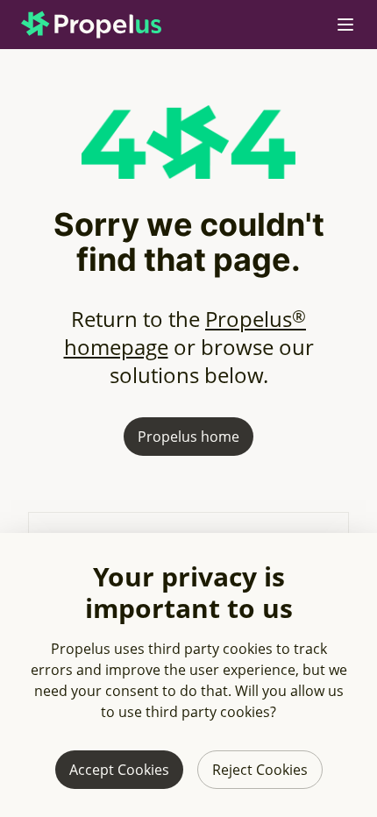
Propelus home (188, 436)
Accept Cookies (119, 769)
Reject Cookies (260, 769)
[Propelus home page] (105, 25)
